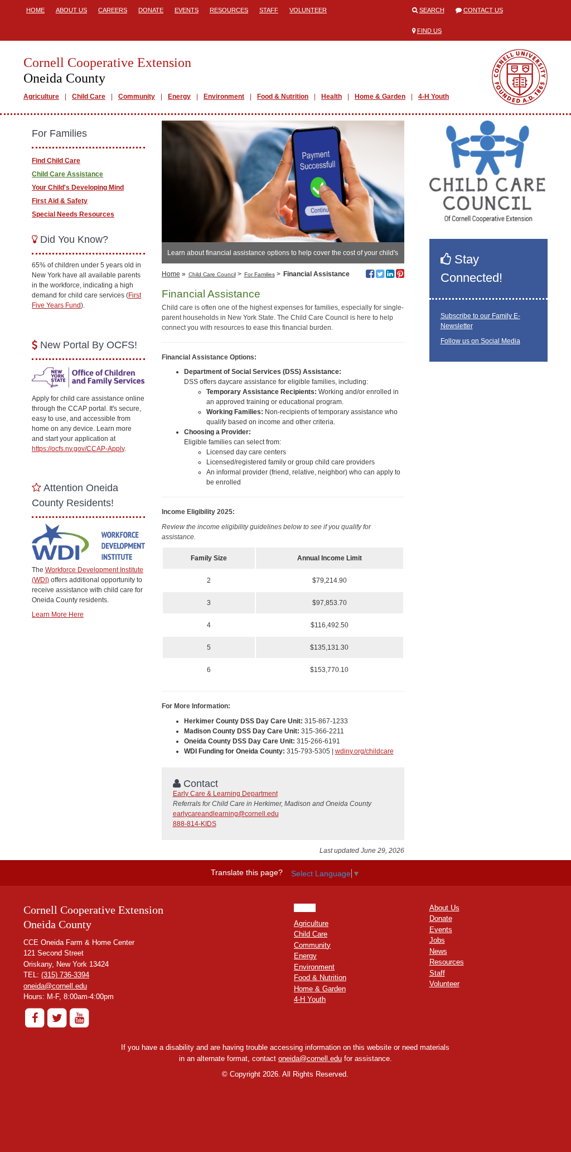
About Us (71, 10)
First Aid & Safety (60, 201)
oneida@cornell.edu (55, 986)
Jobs (437, 940)
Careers (112, 10)
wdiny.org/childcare (364, 751)
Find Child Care (56, 161)
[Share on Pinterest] (400, 275)
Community (136, 96)
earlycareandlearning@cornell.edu (226, 814)
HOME (305, 908)
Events (187, 10)
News (438, 951)
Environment (224, 96)
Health (331, 96)
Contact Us (483, 10)
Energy (179, 96)
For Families (259, 274)
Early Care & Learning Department (225, 794)
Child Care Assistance (67, 174)
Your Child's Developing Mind (78, 187)
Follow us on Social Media (480, 341)
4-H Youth (433, 96)
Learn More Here (58, 614)
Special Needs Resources (73, 214)
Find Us (429, 30)
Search (431, 10)
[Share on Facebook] (370, 275)
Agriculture (41, 96)
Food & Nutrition (282, 96)
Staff (268, 10)
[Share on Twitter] (380, 275)
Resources (229, 10)
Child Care (88, 96)
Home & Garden (380, 96)
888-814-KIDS (194, 824)
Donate (150, 10)
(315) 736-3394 (65, 975)
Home (35, 10)
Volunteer (308, 10)
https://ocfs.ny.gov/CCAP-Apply (78, 449)
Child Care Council (212, 274)
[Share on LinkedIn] (390, 275)
